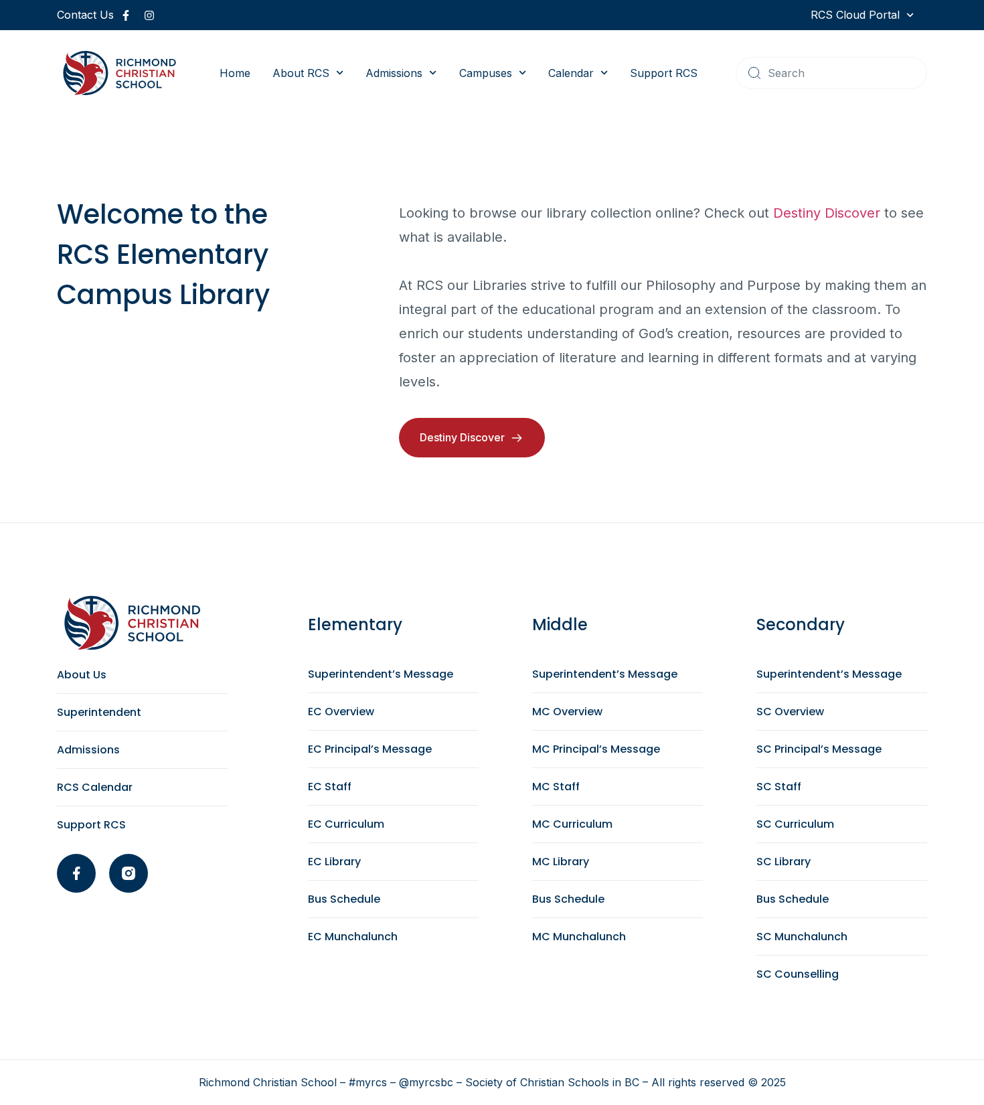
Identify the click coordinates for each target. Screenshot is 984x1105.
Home (235, 73)
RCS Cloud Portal (855, 14)
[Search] (754, 73)
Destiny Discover (826, 213)
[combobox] (831, 73)
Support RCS (664, 73)
